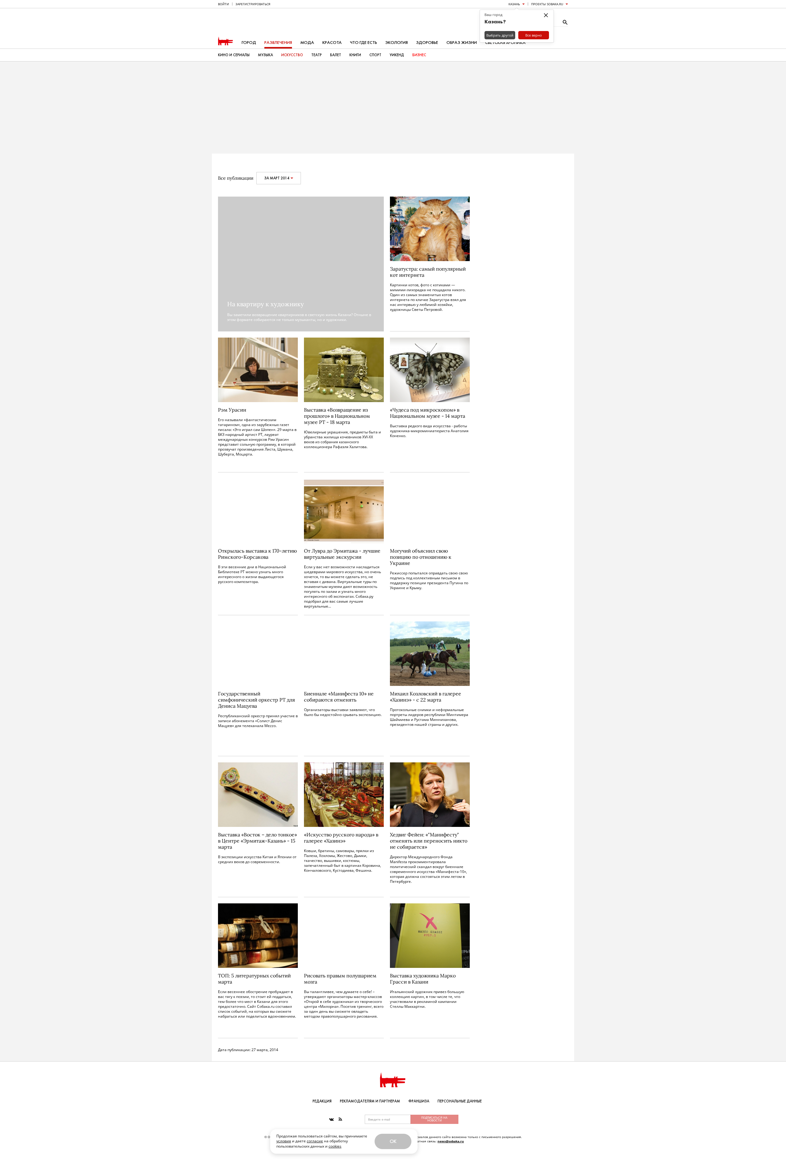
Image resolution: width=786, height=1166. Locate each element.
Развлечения (278, 42)
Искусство (292, 55)
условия (283, 1141)
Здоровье (427, 42)
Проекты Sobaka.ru (547, 4)
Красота (332, 42)
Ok (393, 1141)
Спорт (375, 55)
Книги (355, 55)
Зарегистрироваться (252, 4)
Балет (335, 55)
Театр (316, 55)
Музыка (265, 55)
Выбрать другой (499, 35)
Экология (396, 42)
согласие (315, 1141)
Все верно (533, 35)
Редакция (322, 1101)
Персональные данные (460, 1101)
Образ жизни (461, 42)
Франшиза (418, 1101)
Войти (223, 4)
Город (249, 42)
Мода (307, 42)
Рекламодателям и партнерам (370, 1101)
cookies (335, 1146)
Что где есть (363, 42)
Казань (514, 4)
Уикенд (397, 55)
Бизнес (419, 55)
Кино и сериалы (234, 55)
